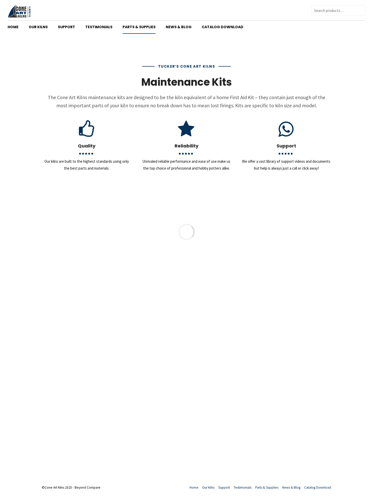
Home (13, 26)
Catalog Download (222, 26)
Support (66, 26)
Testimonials (98, 26)
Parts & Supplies (139, 26)
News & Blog (179, 26)
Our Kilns (38, 26)
